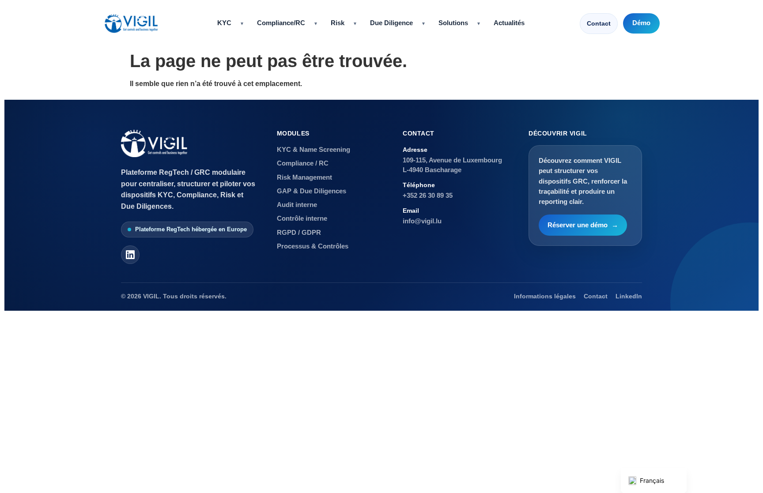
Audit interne (297, 204)
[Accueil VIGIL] (131, 23)
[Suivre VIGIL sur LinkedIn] (130, 254)
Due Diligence (391, 22)
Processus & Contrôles (312, 246)
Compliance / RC (303, 163)
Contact (599, 23)
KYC (224, 22)
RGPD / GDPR (299, 232)
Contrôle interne (302, 218)
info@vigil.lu (422, 221)
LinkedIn (629, 296)
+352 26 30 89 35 (428, 195)
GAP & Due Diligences (311, 191)
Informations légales (545, 296)
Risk (337, 22)
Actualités (509, 22)
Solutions (453, 22)
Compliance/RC (281, 22)
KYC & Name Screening (313, 149)
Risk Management (304, 177)
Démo (641, 22)
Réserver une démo (583, 225)
